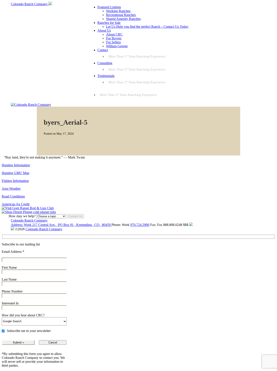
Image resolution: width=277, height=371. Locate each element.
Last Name (9, 279)
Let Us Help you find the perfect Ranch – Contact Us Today (147, 26)
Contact (102, 50)
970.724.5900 (139, 225)
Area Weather (11, 188)
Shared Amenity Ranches (123, 19)
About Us (104, 30)
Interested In (10, 303)
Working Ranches (118, 11)
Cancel (52, 342)
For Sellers (113, 42)
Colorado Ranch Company (29, 220)
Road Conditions (13, 196)
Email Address (13, 251)
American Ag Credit (15, 204)
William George (117, 46)
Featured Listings (109, 7)
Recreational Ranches (121, 15)
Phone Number (12, 291)
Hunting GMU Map (15, 173)
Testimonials (105, 76)
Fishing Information (15, 181)
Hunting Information (16, 165)
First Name (9, 267)
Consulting (104, 63)
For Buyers (113, 38)
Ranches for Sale (109, 23)
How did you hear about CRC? (23, 315)
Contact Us (75, 216)
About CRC (114, 34)
